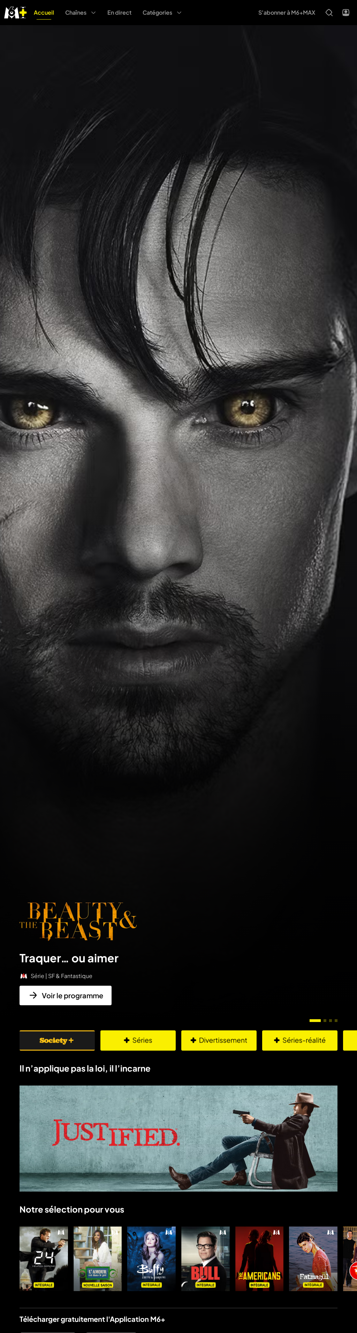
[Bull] (205, 1259)
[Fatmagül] (313, 1259)
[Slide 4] (336, 1020)
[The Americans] (259, 1259)
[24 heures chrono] (44, 1259)
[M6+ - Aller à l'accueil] (15, 11)
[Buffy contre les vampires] (151, 1259)
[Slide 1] (315, 1020)
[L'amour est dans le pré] (98, 1259)
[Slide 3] (330, 1020)
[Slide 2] (325, 1020)
